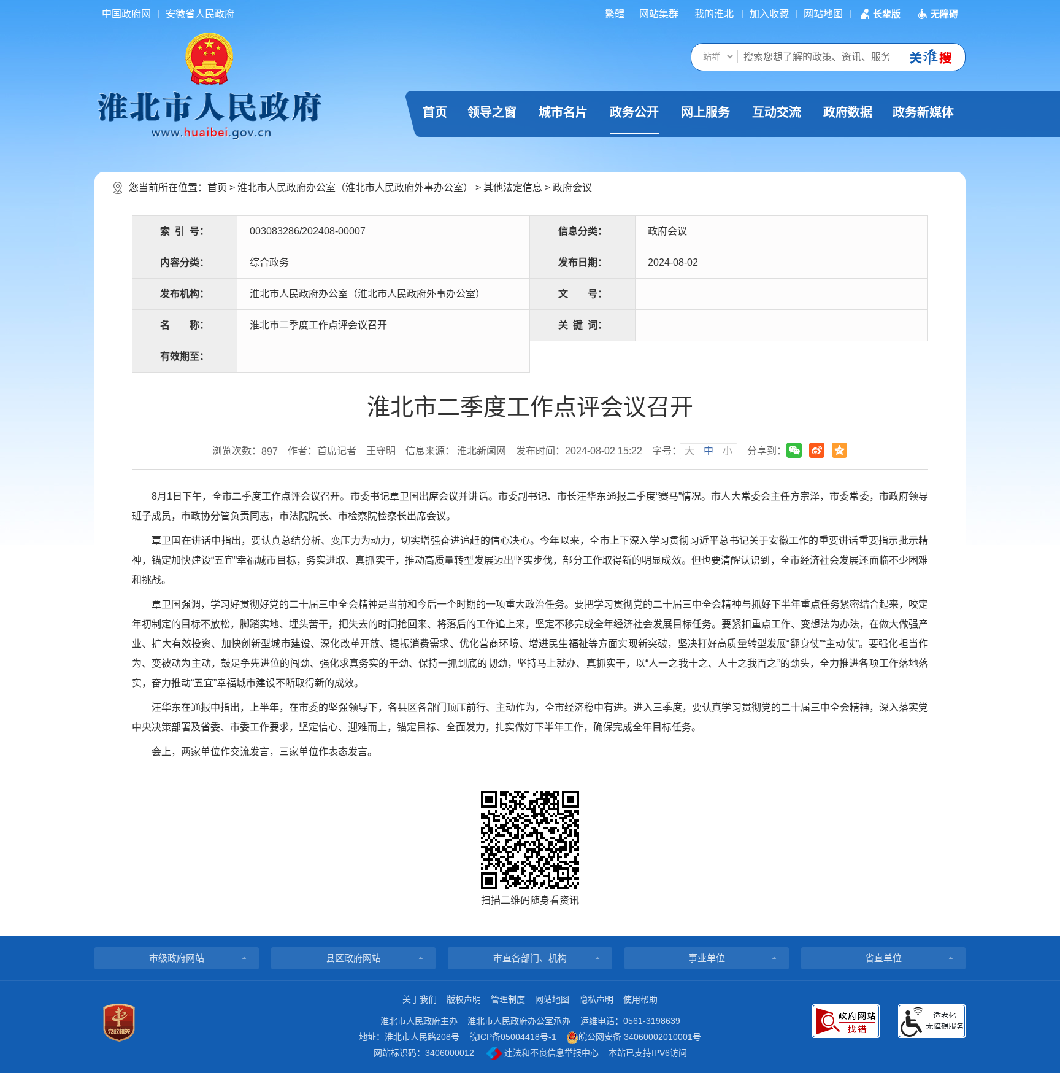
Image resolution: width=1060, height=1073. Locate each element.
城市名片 (563, 112)
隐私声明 (596, 999)
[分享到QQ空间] (839, 450)
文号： (582, 294)
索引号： (184, 231)
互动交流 (776, 112)
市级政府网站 (176, 958)
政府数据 (847, 112)
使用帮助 (640, 999)
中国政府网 (126, 14)
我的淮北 (714, 14)
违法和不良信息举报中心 (550, 1053)
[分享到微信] (794, 450)
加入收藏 (769, 14)
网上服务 (705, 112)
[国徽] (209, 58)
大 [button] (689, 451)
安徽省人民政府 (200, 14)
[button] (879, 14)
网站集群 (658, 14)
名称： (184, 325)
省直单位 (883, 958)
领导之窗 (492, 112)
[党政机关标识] (119, 1022)
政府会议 (572, 187)
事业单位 (706, 958)
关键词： (582, 325)
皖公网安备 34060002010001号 (639, 1037)
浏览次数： (245, 451)
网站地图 (823, 14)
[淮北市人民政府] (209, 115)
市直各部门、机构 (530, 958)
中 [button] (708, 451)
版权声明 (464, 999)
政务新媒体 (923, 112)
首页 (435, 112)
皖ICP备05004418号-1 (512, 1037)
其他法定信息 (512, 187)
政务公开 (634, 112)
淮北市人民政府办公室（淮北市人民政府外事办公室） (355, 187)
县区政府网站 (353, 958)
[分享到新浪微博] (816, 450)
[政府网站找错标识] (846, 1021)
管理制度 (508, 999)
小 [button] (727, 451)
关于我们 (419, 999)
